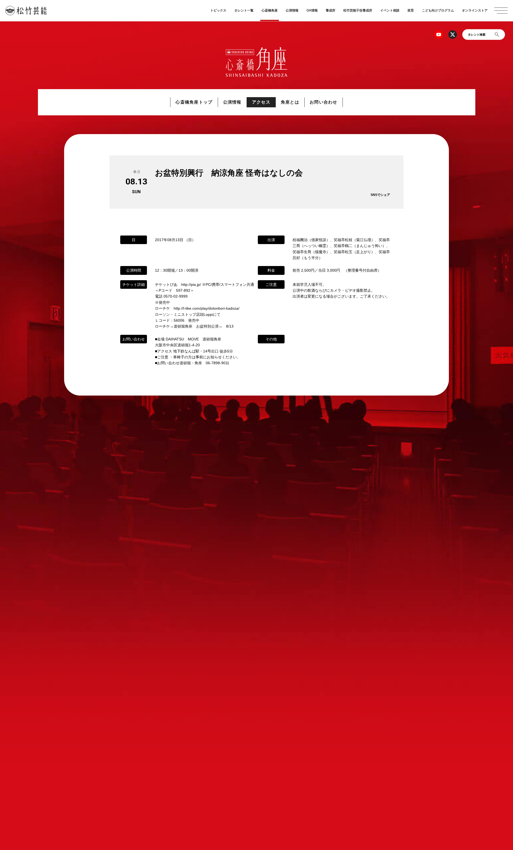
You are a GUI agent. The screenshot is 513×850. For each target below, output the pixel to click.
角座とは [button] (290, 102)
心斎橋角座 (270, 10)
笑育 (410, 10)
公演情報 (292, 10)
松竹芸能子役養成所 (357, 10)
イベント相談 (389, 10)
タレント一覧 (244, 10)
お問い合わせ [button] (323, 102)
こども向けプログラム (438, 10)
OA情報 (312, 10)
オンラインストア (475, 10)
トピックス (218, 10)
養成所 (330, 10)
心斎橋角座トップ (194, 102)
